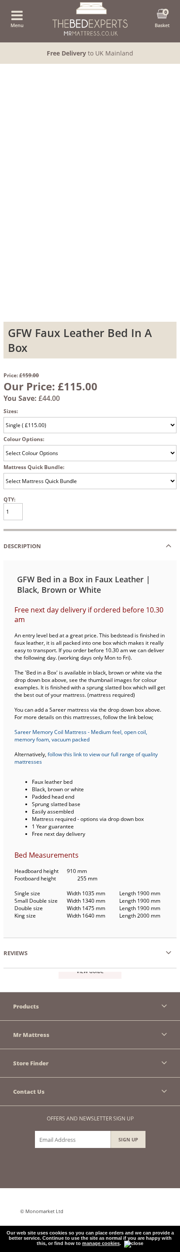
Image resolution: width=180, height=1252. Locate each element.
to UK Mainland (90, 53)
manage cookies (101, 1243)
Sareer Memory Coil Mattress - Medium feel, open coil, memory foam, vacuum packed (80, 735)
